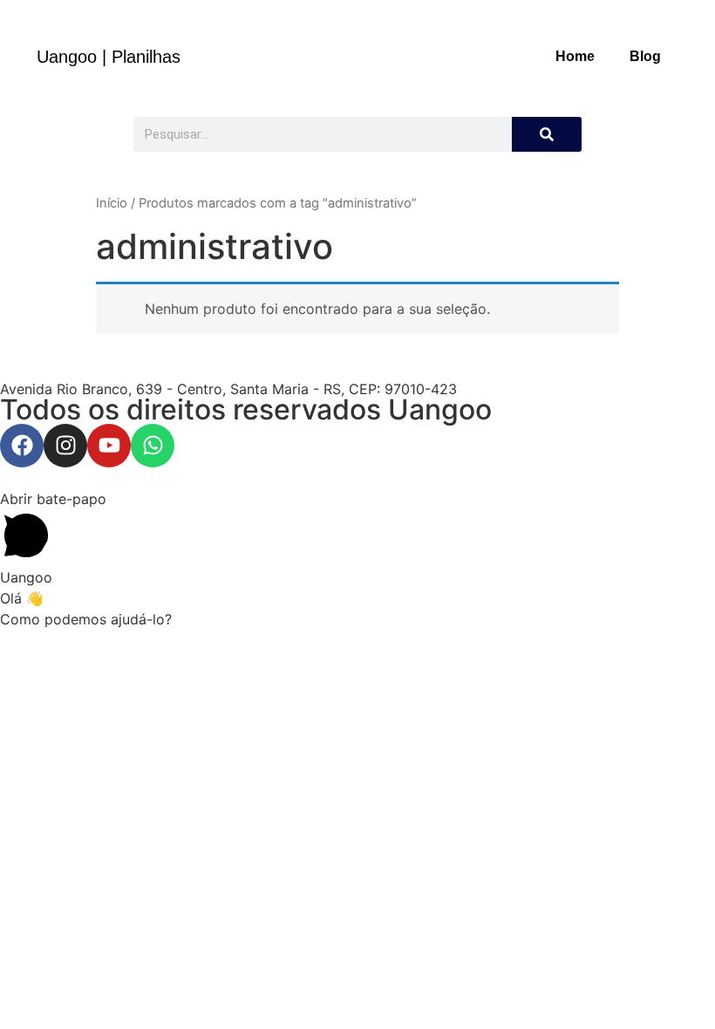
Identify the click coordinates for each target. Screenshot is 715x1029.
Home (575, 56)
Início (111, 203)
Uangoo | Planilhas (108, 56)
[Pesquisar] (547, 134)
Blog (645, 56)
